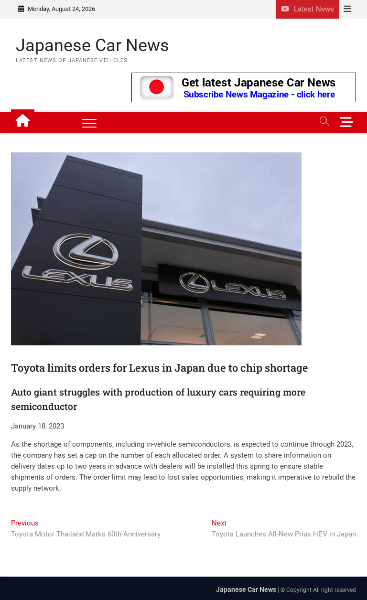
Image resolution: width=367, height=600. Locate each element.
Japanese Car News (92, 45)
